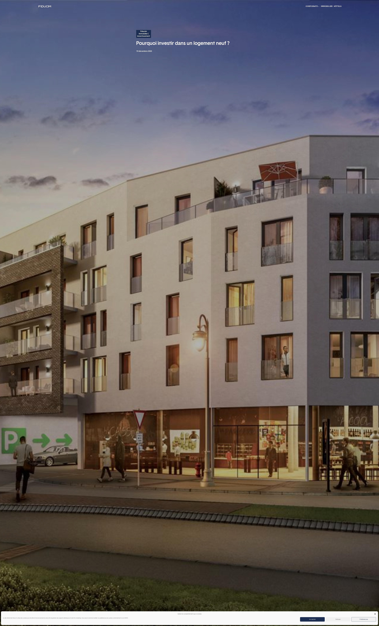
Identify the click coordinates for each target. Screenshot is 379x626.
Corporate (312, 6)
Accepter (312, 619)
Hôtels (338, 6)
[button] (375, 614)
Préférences (364, 619)
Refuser (338, 619)
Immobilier (327, 6)
